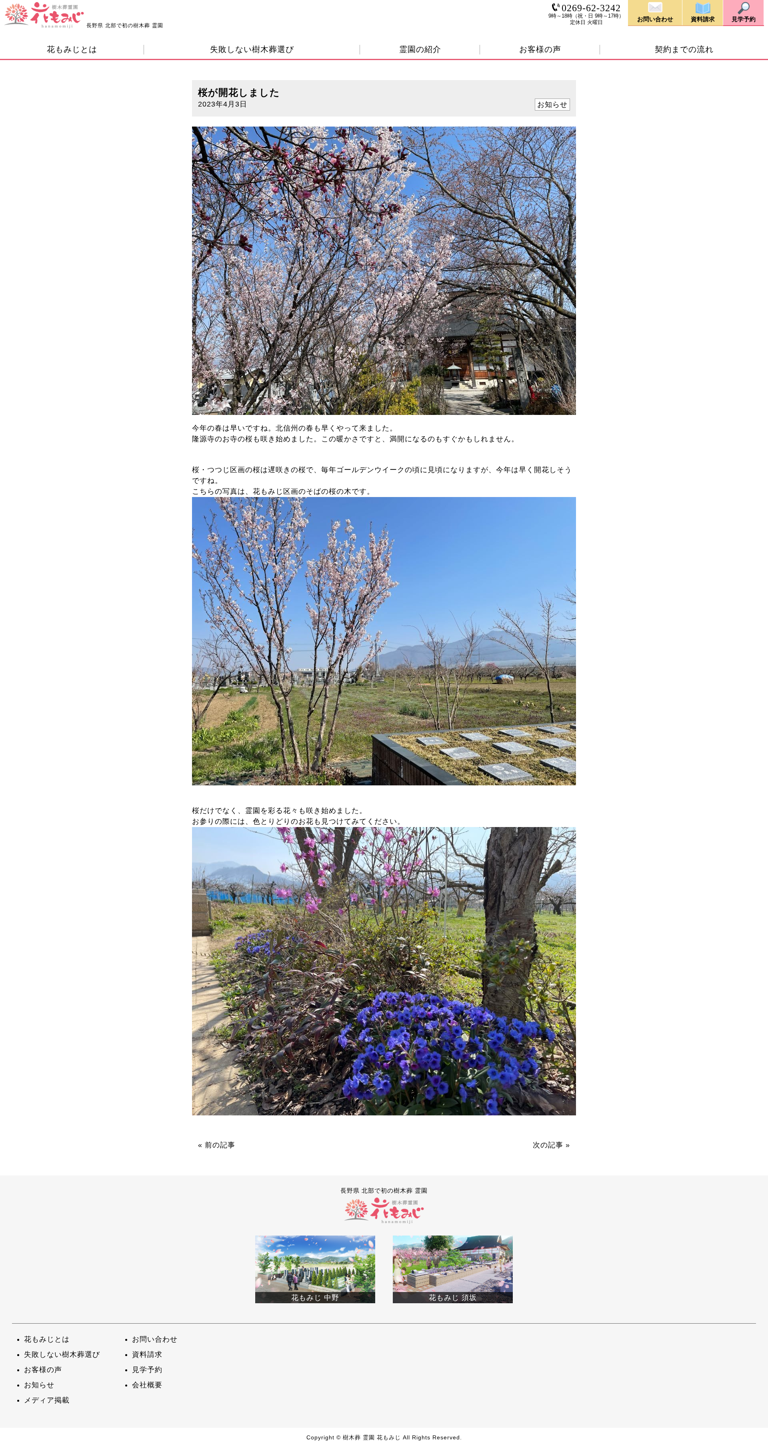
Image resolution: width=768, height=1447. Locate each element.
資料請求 (147, 1354)
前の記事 (220, 1145)
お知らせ (552, 105)
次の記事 (548, 1145)
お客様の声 (540, 49)
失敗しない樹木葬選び (252, 49)
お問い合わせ (155, 1339)
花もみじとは (72, 49)
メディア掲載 (47, 1400)
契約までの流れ (684, 49)
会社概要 (147, 1385)
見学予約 (147, 1370)
